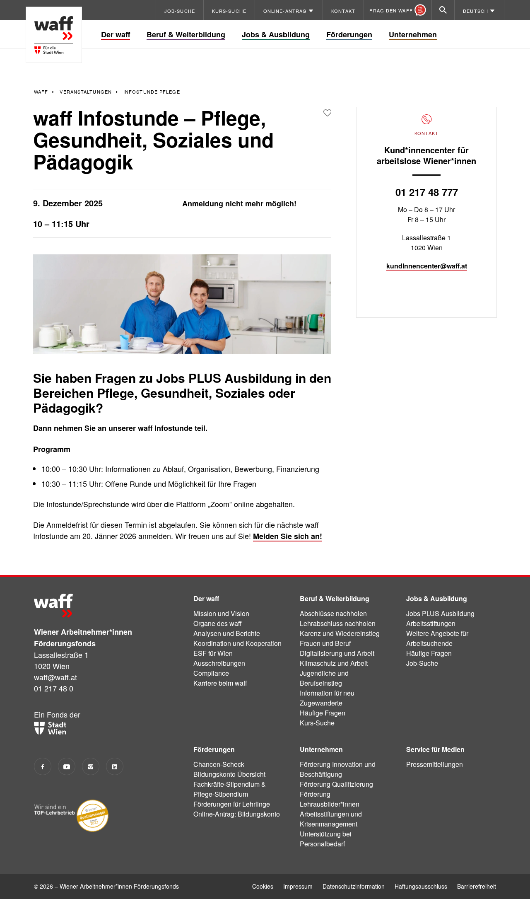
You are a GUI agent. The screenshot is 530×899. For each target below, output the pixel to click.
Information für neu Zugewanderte (327, 698)
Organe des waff (217, 623)
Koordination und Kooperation (237, 643)
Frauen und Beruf (325, 643)
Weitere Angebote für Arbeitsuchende (437, 638)
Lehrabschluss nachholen (338, 623)
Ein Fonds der (57, 714)
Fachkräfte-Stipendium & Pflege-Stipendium (229, 789)
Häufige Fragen (322, 713)
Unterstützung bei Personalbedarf (326, 838)
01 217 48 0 (53, 688)
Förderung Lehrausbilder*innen (329, 799)
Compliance (211, 673)
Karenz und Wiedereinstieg (340, 633)
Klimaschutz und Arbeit (334, 663)
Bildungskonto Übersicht (229, 774)
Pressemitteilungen (434, 764)
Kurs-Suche (317, 722)
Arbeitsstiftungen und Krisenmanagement (331, 819)
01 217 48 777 (426, 192)
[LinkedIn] (114, 766)
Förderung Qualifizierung (336, 784)
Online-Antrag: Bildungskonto (236, 814)
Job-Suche (422, 663)
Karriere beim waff (220, 683)
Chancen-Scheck (218, 764)
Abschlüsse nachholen (333, 613)
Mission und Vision (221, 613)
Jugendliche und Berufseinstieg (324, 678)
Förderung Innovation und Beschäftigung (338, 769)
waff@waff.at (55, 677)
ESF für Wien (213, 653)
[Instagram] (90, 766)
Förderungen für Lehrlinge (231, 804)
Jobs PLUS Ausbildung (440, 613)
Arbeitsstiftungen (430, 623)
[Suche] (443, 10)
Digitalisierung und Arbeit (337, 653)
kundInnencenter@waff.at (426, 266)
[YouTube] (66, 766)
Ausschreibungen (219, 663)
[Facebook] (42, 766)
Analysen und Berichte (226, 633)
